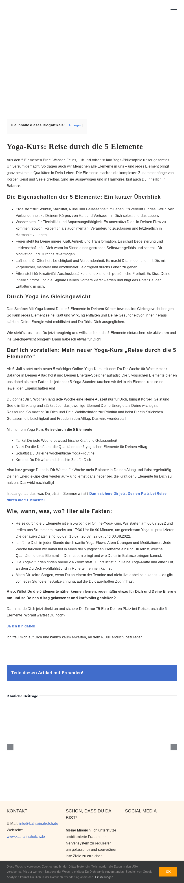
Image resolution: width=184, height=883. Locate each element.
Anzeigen (75, 125)
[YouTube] (135, 823)
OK (168, 871)
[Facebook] (142, 823)
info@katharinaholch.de (38, 823)
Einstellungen (104, 877)
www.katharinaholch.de (26, 836)
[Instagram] (127, 823)
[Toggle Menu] (174, 8)
